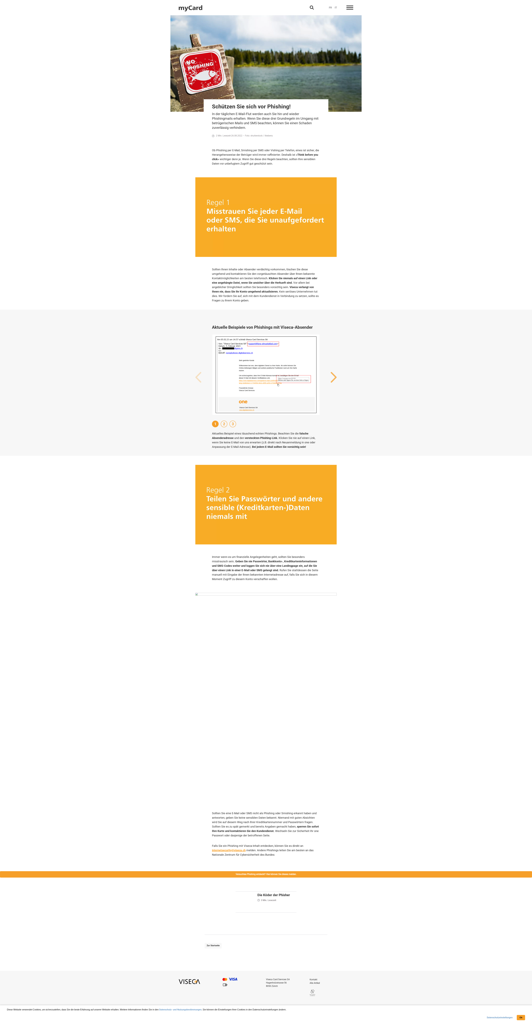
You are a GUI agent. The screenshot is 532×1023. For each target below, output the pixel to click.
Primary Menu (349, 8)
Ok (521, 1017)
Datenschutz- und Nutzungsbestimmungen (180, 1009)
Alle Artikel (315, 983)
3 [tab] (233, 424)
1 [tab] (215, 424)
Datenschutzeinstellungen (500, 1017)
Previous (198, 377)
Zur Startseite (213, 945)
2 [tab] (224, 424)
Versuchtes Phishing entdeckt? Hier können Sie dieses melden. (266, 874)
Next (334, 377)
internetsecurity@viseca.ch (229, 850)
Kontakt (313, 979)
